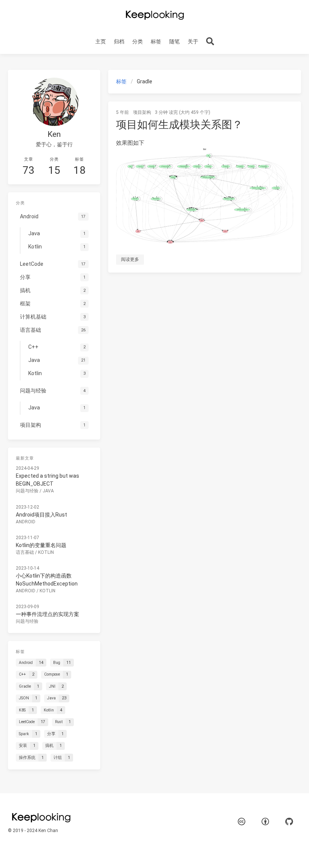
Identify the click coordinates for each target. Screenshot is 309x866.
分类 (137, 41)
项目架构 (142, 112)
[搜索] (210, 41)
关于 (193, 41)
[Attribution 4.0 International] (265, 822)
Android (25, 521)
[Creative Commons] (241, 822)
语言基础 (25, 552)
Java (48, 491)
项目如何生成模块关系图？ (179, 124)
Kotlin (46, 552)
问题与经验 (27, 491)
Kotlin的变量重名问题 (41, 545)
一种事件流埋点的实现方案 (47, 614)
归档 (119, 41)
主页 (100, 41)
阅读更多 (130, 259)
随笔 (174, 41)
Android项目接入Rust (41, 515)
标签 (156, 41)
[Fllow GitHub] (289, 822)
